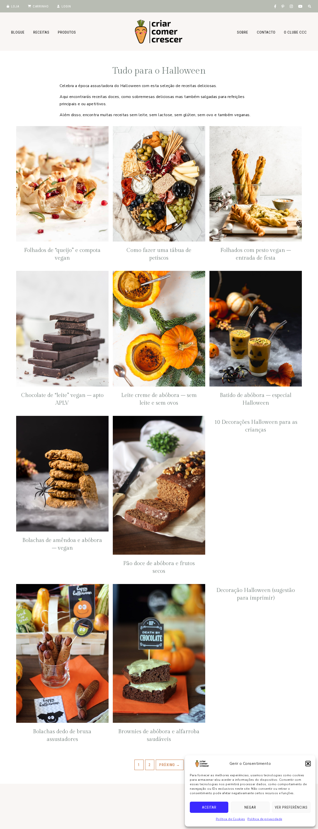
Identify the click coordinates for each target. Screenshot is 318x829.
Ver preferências (291, 807)
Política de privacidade (264, 819)
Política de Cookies (230, 819)
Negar (250, 807)
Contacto (266, 32)
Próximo (169, 765)
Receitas (41, 32)
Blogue (18, 32)
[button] (308, 763)
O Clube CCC (295, 32)
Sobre (242, 32)
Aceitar (209, 807)
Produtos (67, 32)
